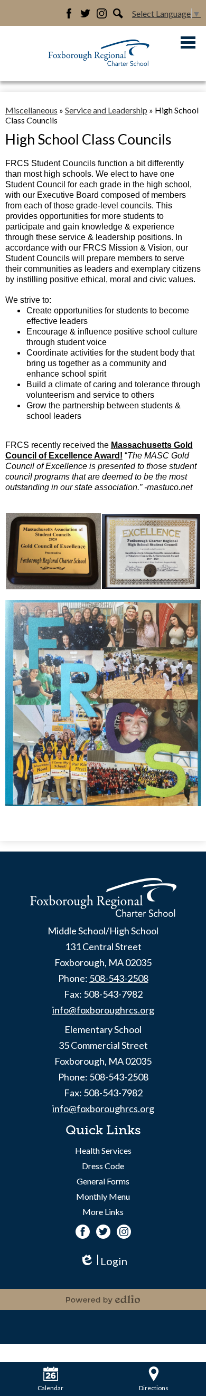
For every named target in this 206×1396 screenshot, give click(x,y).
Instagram (102, 13)
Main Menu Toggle (188, 42)
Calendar (50, 1388)
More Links (103, 1212)
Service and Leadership (106, 110)
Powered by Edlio (103, 1299)
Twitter (85, 13)
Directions (153, 1388)
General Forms (103, 1181)
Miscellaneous (31, 110)
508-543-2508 (118, 978)
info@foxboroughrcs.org (103, 1010)
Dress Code (103, 1166)
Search (118, 13)
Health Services (103, 1150)
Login (103, 1261)
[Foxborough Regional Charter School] (99, 53)
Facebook (69, 13)
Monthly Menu (103, 1196)
